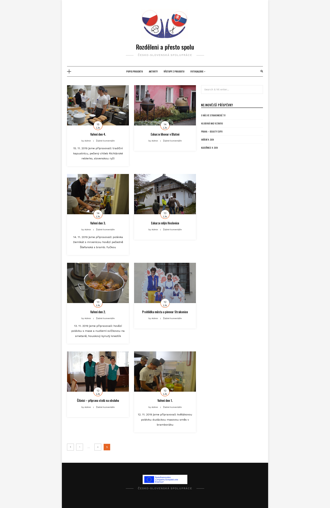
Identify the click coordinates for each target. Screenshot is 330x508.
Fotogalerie (196, 71)
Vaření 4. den (207, 139)
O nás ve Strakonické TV (213, 115)
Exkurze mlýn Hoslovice (165, 223)
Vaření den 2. (98, 312)
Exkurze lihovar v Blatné (165, 134)
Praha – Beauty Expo (212, 131)
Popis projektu (134, 71)
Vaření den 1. (165, 400)
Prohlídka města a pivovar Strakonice (165, 312)
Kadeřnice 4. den (209, 147)
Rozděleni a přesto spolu (165, 46)
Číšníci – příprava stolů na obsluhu (98, 400)
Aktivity (153, 71)
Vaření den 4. (98, 134)
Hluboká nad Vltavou (212, 123)
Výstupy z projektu (174, 71)
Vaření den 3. (98, 223)
